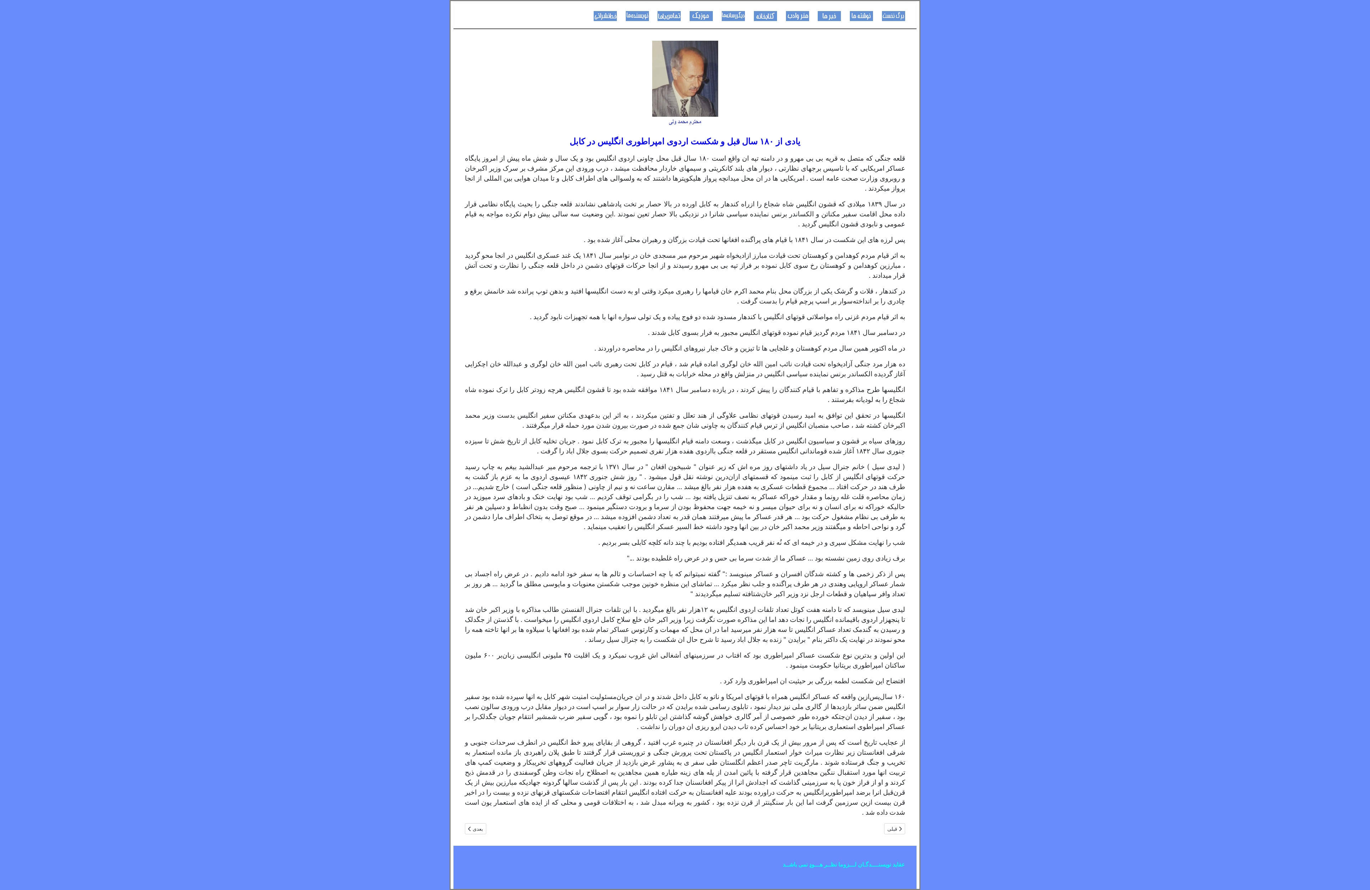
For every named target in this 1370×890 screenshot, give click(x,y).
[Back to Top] (12, 876)
